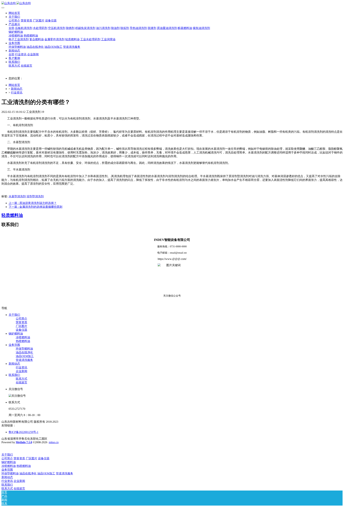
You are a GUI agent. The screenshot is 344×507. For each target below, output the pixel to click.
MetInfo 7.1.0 (24, 442)
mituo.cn (54, 442)
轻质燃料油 (12, 215)
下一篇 (35, 206)
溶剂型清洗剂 (35, 196)
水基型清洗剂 (17, 196)
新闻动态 (16, 88)
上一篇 (33, 203)
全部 (11, 28)
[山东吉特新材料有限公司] (172, 3)
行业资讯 (16, 92)
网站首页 (14, 13)
